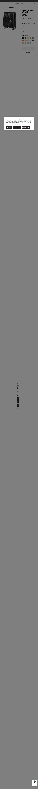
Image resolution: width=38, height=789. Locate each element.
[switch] (35, 785)
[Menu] (36, 780)
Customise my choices (25, 127)
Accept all (9, 127)
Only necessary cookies (17, 127)
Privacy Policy (16, 124)
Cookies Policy (22, 124)
